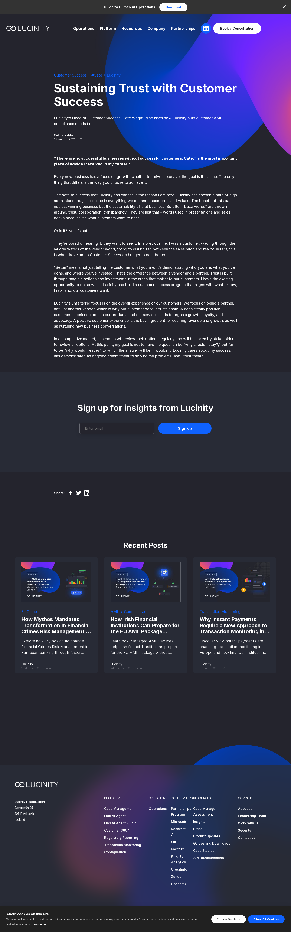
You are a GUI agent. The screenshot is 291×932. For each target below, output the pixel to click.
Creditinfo (179, 869)
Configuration (115, 852)
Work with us (248, 823)
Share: (59, 493)
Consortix (179, 884)
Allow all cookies (266, 919)
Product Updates (206, 836)
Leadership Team (252, 816)
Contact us (246, 837)
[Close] (284, 7)
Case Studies (203, 850)
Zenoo (176, 876)
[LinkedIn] (86, 493)
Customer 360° (116, 830)
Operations (83, 28)
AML (115, 611)
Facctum (178, 849)
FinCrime (29, 611)
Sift (173, 842)
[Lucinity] (28, 28)
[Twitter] (78, 493)
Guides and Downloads (211, 843)
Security (244, 830)
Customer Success (70, 75)
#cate (96, 75)
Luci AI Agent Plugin (120, 823)
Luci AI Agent (115, 816)
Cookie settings (229, 919)
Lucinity (114, 75)
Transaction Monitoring (220, 611)
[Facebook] (70, 493)
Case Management (119, 808)
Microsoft (178, 821)
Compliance (134, 611)
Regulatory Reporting (121, 837)
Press (197, 829)
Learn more (39, 924)
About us (245, 808)
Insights (199, 821)
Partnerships (183, 28)
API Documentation (208, 858)
